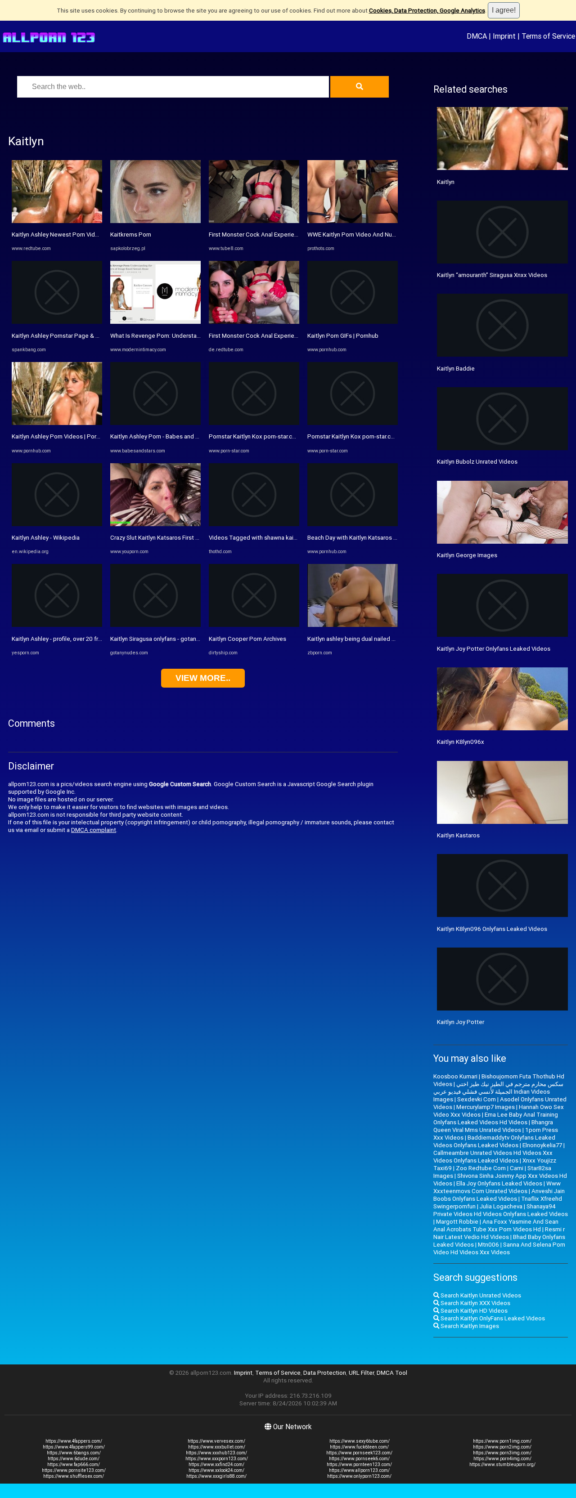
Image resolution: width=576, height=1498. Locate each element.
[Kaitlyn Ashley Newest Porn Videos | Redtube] (57, 221)
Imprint (504, 35)
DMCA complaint (93, 830)
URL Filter (361, 1373)
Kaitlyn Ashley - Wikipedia (46, 537)
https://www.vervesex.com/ (216, 1441)
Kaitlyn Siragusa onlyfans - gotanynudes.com (169, 639)
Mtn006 (488, 1244)
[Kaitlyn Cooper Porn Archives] (254, 625)
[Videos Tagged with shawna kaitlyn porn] (254, 524)
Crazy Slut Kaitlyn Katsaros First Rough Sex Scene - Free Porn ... (194, 537)
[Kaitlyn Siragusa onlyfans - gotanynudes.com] (155, 625)
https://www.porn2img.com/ (502, 1447)
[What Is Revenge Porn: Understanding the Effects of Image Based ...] (155, 322)
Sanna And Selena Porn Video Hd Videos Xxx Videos (499, 1248)
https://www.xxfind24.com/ (216, 1464)
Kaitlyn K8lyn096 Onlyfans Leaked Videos (492, 929)
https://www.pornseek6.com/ (359, 1459)
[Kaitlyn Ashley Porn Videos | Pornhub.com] (57, 423)
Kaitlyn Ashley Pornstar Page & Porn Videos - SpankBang (87, 336)
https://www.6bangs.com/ (74, 1453)
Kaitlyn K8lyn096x (460, 742)
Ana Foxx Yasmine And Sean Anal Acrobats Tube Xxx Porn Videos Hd (495, 1225)
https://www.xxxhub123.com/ (216, 1453)
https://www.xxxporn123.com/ (216, 1459)
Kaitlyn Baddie (456, 368)
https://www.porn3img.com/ (502, 1453)
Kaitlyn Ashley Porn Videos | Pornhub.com (67, 436)
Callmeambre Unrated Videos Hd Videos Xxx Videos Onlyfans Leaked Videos (493, 1156)
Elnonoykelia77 (542, 1145)
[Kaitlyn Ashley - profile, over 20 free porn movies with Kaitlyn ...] (57, 625)
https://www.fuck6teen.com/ (359, 1447)
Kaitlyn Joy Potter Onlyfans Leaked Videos (493, 649)
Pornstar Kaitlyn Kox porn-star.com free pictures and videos (288, 436)
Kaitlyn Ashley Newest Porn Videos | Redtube (72, 234)
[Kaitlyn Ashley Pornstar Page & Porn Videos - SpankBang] (57, 322)
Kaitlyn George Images (467, 555)
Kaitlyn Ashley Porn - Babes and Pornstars (165, 436)
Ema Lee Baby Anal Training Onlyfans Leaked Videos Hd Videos (495, 1118)
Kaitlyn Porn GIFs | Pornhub (342, 336)
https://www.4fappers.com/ (73, 1441)
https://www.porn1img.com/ (502, 1441)
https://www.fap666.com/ (73, 1464)
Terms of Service (548, 35)
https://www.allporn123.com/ (359, 1470)
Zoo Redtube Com (481, 1168)
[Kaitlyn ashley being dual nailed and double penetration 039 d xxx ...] (352, 625)
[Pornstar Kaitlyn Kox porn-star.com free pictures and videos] (254, 423)
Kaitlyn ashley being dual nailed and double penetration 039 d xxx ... (397, 639)
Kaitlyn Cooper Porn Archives (247, 639)
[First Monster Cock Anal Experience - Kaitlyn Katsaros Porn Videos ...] (254, 221)
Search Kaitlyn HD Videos (473, 1311)
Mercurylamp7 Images (485, 1107)
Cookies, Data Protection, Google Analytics (427, 10)
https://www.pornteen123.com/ (359, 1464)
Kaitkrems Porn (130, 234)
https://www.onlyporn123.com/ (359, 1476)
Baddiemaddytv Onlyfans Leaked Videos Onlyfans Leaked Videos (494, 1141)
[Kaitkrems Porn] (155, 221)
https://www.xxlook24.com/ (216, 1470)
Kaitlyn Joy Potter (460, 1022)
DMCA (477, 35)
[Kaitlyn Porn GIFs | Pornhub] (352, 322)
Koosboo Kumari (455, 1076)
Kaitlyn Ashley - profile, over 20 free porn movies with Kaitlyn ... (94, 639)
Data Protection (324, 1373)
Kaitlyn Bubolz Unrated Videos (477, 461)
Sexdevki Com (476, 1099)
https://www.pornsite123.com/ (74, 1470)
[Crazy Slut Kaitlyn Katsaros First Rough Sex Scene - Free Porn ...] (155, 524)
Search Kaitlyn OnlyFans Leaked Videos (492, 1318)
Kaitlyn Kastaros (458, 835)
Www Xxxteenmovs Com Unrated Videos (497, 1187)
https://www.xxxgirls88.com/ (216, 1476)
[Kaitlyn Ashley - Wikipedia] (57, 524)
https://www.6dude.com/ (73, 1459)
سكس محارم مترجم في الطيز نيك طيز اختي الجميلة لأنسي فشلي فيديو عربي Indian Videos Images (498, 1091)
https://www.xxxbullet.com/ (216, 1447)
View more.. (203, 678)
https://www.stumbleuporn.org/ (502, 1464)
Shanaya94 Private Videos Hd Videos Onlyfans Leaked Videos (500, 1210)
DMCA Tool (392, 1373)
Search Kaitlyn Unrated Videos (480, 1295)
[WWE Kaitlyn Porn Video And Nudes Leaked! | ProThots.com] (352, 221)
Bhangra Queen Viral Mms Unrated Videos (493, 1126)
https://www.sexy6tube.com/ (359, 1441)
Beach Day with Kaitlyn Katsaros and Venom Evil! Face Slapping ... (393, 537)
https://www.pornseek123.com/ (359, 1453)
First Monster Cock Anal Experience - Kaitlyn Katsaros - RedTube (295, 336)
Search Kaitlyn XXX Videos (474, 1303)
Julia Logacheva (501, 1206)
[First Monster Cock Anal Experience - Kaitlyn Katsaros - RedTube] (254, 322)
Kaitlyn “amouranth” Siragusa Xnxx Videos (492, 275)
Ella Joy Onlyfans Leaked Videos (499, 1183)
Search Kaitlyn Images (469, 1326)
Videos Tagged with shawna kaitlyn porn (262, 537)
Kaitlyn (445, 182)
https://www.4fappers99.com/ (74, 1447)
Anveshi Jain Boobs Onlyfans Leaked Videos (499, 1195)
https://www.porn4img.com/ (502, 1459)
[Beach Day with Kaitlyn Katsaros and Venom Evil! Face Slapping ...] (352, 524)
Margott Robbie (457, 1221)
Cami (516, 1168)
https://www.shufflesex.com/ (73, 1476)
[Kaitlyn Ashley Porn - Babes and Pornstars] (155, 423)
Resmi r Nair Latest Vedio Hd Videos (499, 1233)
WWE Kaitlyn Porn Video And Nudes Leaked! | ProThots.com (387, 234)
